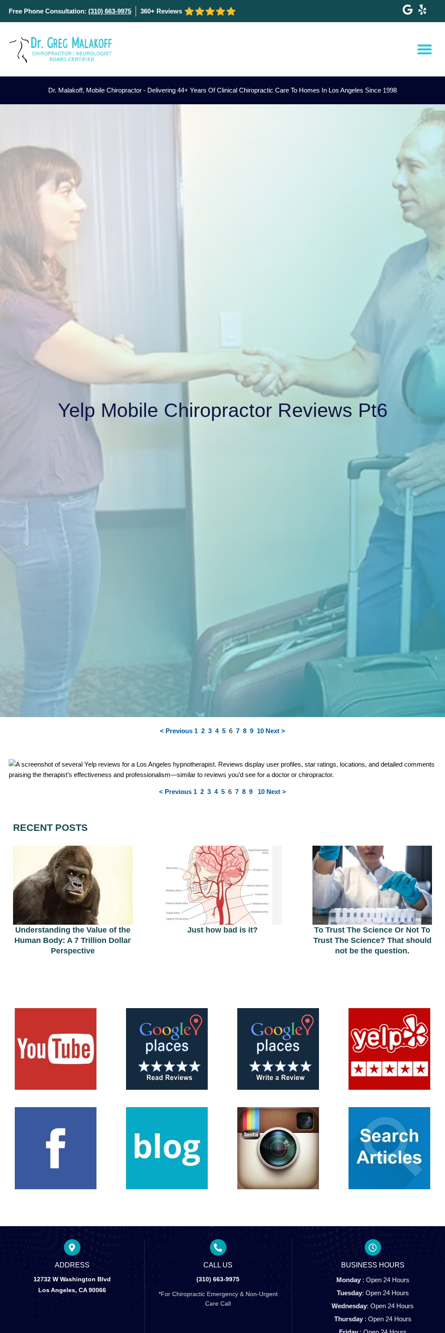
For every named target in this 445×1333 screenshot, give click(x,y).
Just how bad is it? (222, 930)
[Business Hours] (373, 1247)
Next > (275, 730)
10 (260, 730)
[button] (424, 49)
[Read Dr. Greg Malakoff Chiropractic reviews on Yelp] (422, 9)
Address (72, 1265)
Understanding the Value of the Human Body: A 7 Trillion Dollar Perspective (72, 940)
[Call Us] (218, 1247)
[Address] (72, 1247)
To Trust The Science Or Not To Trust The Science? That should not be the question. (372, 940)
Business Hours (373, 1265)
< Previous (176, 730)
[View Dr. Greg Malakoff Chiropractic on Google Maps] (407, 9)
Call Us (217, 1265)
